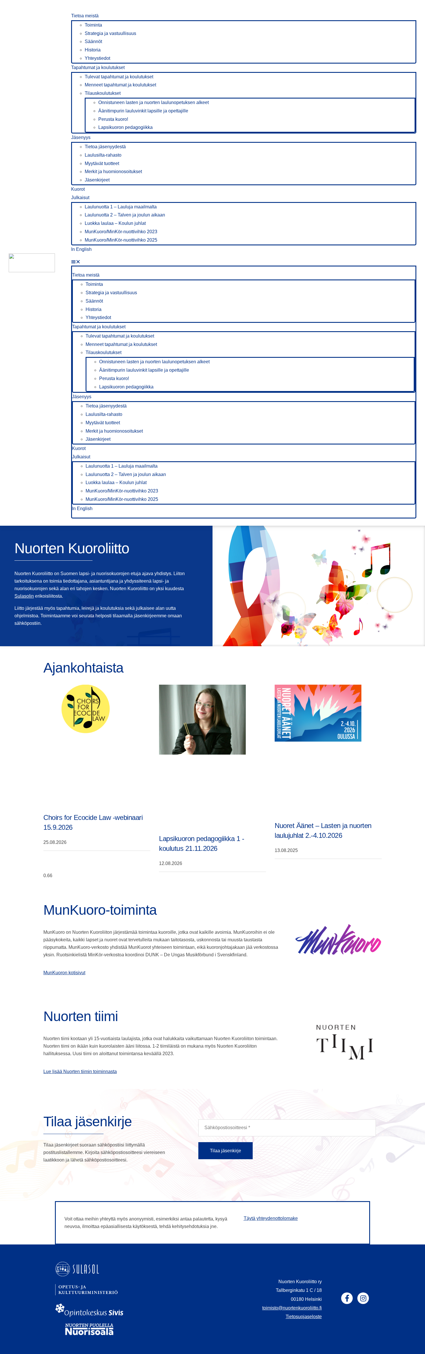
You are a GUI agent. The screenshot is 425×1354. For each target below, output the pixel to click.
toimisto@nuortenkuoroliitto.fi (292, 1307)
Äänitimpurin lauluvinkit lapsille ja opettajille (143, 110)
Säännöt (93, 41)
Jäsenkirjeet (97, 179)
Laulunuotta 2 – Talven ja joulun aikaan (125, 214)
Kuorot (78, 189)
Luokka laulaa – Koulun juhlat (115, 223)
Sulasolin (24, 596)
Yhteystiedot (97, 58)
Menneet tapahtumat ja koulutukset (120, 84)
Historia (93, 49)
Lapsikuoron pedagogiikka (125, 127)
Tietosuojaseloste (304, 1316)
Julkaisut (80, 197)
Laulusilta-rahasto (103, 155)
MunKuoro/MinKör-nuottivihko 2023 (121, 231)
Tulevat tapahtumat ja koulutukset (119, 76)
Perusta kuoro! (113, 119)
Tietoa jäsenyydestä (105, 146)
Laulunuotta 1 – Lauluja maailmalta (121, 206)
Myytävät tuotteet (102, 163)
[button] (243, 262)
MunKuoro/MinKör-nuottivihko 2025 (121, 240)
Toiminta (93, 25)
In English (81, 249)
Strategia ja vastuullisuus (110, 33)
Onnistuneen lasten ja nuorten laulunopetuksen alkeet (153, 102)
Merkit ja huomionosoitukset (113, 171)
